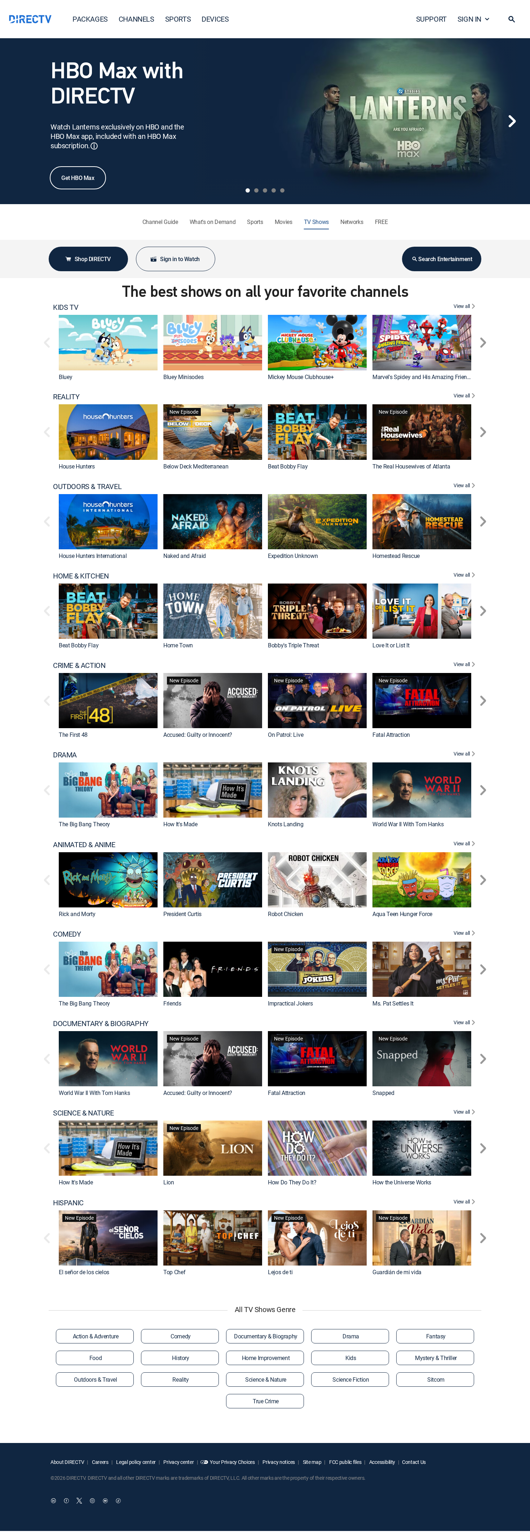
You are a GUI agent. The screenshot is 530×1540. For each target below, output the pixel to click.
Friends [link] (172, 1003)
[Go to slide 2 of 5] (256, 190)
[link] (108, 342)
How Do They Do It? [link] (292, 1183)
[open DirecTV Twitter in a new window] (79, 1501)
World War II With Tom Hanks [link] (407, 824)
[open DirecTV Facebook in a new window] (66, 1501)
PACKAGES (90, 19)
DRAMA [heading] (65, 755)
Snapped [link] (383, 1093)
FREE (381, 222)
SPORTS (178, 19)
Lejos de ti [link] (280, 1272)
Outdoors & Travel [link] (95, 1379)
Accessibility (381, 1461)
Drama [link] (351, 1336)
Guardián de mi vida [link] (396, 1272)
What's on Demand (213, 222)
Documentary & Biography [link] (265, 1336)
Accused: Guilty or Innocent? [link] (197, 735)
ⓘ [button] (94, 146)
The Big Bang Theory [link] (84, 824)
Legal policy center (135, 1461)
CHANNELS (136, 19)
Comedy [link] (181, 1336)
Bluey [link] (65, 377)
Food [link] (95, 1358)
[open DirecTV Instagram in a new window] (92, 1501)
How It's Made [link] (180, 824)
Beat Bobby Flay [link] (288, 466)
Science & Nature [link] (265, 1379)
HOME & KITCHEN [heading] (81, 576)
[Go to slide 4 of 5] (273, 190)
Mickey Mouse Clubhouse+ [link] (301, 377)
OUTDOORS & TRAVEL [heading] (87, 486)
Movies (283, 222)
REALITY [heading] (66, 396)
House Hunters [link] (77, 466)
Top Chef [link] (174, 1272)
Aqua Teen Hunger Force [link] (402, 914)
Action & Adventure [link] (96, 1336)
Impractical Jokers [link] (290, 1003)
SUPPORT (431, 19)
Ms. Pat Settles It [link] (392, 1003)
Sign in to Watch (180, 259)
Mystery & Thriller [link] (436, 1358)
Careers (100, 1461)
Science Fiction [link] (350, 1379)
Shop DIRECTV (93, 259)
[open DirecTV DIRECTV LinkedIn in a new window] (53, 1501)
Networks (351, 222)
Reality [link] (180, 1379)
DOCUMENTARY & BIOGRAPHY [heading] (101, 1023)
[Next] (512, 121)
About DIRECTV (67, 1461)
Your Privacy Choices (232, 1461)
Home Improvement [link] (266, 1358)
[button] (511, 19)
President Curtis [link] (182, 914)
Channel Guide (160, 222)
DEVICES (215, 19)
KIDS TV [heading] (65, 307)
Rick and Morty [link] (77, 914)
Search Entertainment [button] (445, 259)
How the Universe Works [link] (401, 1183)
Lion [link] (168, 1183)
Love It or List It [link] (390, 645)
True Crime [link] (266, 1401)
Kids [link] (350, 1358)
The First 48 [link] (73, 735)
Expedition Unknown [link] (293, 556)
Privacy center (178, 1461)
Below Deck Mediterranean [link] (195, 466)
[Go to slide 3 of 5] (265, 190)
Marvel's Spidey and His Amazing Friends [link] (422, 377)
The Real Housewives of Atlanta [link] (411, 466)
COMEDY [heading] (67, 934)
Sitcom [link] (436, 1379)
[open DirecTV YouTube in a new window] (105, 1501)
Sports (255, 222)
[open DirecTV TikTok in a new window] (118, 1501)
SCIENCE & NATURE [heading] (83, 1113)
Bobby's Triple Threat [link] (293, 645)
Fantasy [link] (436, 1336)
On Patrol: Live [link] (285, 735)
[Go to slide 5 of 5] (282, 190)
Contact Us (414, 1461)
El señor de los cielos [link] (84, 1272)
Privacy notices (278, 1461)
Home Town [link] (178, 645)
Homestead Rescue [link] (396, 556)
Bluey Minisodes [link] (183, 377)
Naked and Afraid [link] (184, 556)
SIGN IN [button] (469, 19)
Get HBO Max (77, 178)
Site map (311, 1461)
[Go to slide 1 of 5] (248, 190)
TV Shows (316, 222)
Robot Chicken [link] (285, 914)
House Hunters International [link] (93, 556)
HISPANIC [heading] (68, 1202)
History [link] (180, 1358)
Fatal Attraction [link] (391, 735)
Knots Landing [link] (286, 824)
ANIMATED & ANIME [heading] (84, 844)
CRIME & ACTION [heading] (79, 665)
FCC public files (344, 1461)
